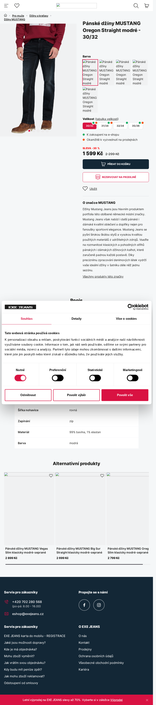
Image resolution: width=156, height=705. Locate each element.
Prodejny (85, 649)
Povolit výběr (76, 395)
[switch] (57, 378)
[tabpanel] (39, 80)
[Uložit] (51, 476)
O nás (83, 636)
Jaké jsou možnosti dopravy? (25, 643)
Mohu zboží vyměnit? (19, 656)
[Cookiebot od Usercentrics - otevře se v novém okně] (130, 307)
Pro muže (18, 15)
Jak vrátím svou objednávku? (25, 663)
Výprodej (116, 700)
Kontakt (84, 643)
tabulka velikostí (107, 119)
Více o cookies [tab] (126, 318)
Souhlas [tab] (26, 318)
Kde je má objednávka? (20, 649)
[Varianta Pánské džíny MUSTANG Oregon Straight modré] (90, 72)
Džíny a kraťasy (38, 15)
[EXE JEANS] (76, 5)
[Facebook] (84, 605)
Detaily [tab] (76, 318)
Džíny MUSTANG (14, 19)
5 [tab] (47, 130)
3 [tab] (38, 130)
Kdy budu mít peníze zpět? (23, 669)
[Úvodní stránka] (5, 15)
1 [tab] (29, 130)
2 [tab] (33, 130)
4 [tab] (42, 130)
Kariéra (84, 669)
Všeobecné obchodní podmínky (101, 663)
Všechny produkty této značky (103, 276)
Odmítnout (28, 395)
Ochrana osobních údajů (96, 656)
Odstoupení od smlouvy (21, 683)
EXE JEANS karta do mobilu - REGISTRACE (34, 636)
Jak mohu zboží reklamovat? (24, 676)
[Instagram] (99, 605)
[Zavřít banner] (147, 700)
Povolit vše (125, 395)
